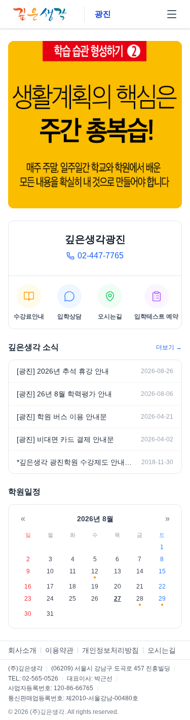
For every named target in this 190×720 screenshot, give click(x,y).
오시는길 (161, 650)
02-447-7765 (101, 255)
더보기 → (169, 347)
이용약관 (59, 650)
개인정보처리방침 (110, 650)
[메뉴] (172, 14)
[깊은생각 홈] (41, 14)
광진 (103, 14)
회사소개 (22, 650)
